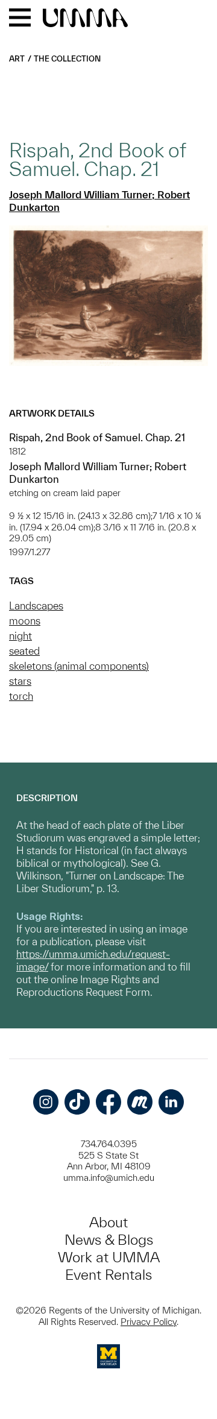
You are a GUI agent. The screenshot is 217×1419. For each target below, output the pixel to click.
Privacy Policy (149, 1322)
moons (24, 620)
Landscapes (36, 605)
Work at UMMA (109, 1257)
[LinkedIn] (171, 1102)
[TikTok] (77, 1102)
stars (20, 681)
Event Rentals (108, 1274)
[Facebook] (108, 1102)
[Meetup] (140, 1102)
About (108, 1222)
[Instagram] (45, 1102)
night (20, 635)
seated (24, 650)
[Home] (85, 18)
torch (21, 696)
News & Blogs (108, 1240)
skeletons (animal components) (79, 666)
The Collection (67, 58)
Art (17, 58)
